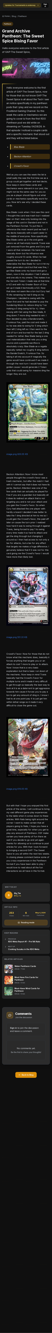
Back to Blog (27, 1075)
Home (7, 16)
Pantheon (22, 16)
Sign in (13, 1028)
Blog (14, 16)
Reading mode (27, 922)
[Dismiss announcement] (38, 5)
